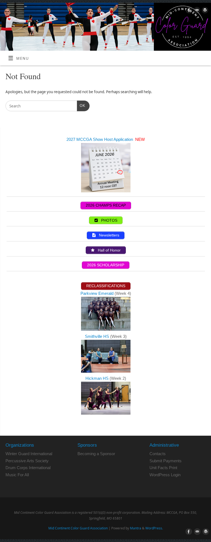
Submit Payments (165, 460)
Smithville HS (97, 336)
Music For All (17, 474)
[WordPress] (204, 11)
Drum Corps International (28, 467)
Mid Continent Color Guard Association (78, 528)
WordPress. (154, 528)
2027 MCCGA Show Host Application (100, 139)
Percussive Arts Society (27, 460)
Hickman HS (97, 378)
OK (81, 105)
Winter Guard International (28, 453)
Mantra (135, 528)
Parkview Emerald (96, 293)
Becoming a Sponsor (96, 453)
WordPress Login (165, 474)
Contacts (157, 453)
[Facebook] (188, 11)
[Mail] (196, 11)
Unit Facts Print (163, 467)
